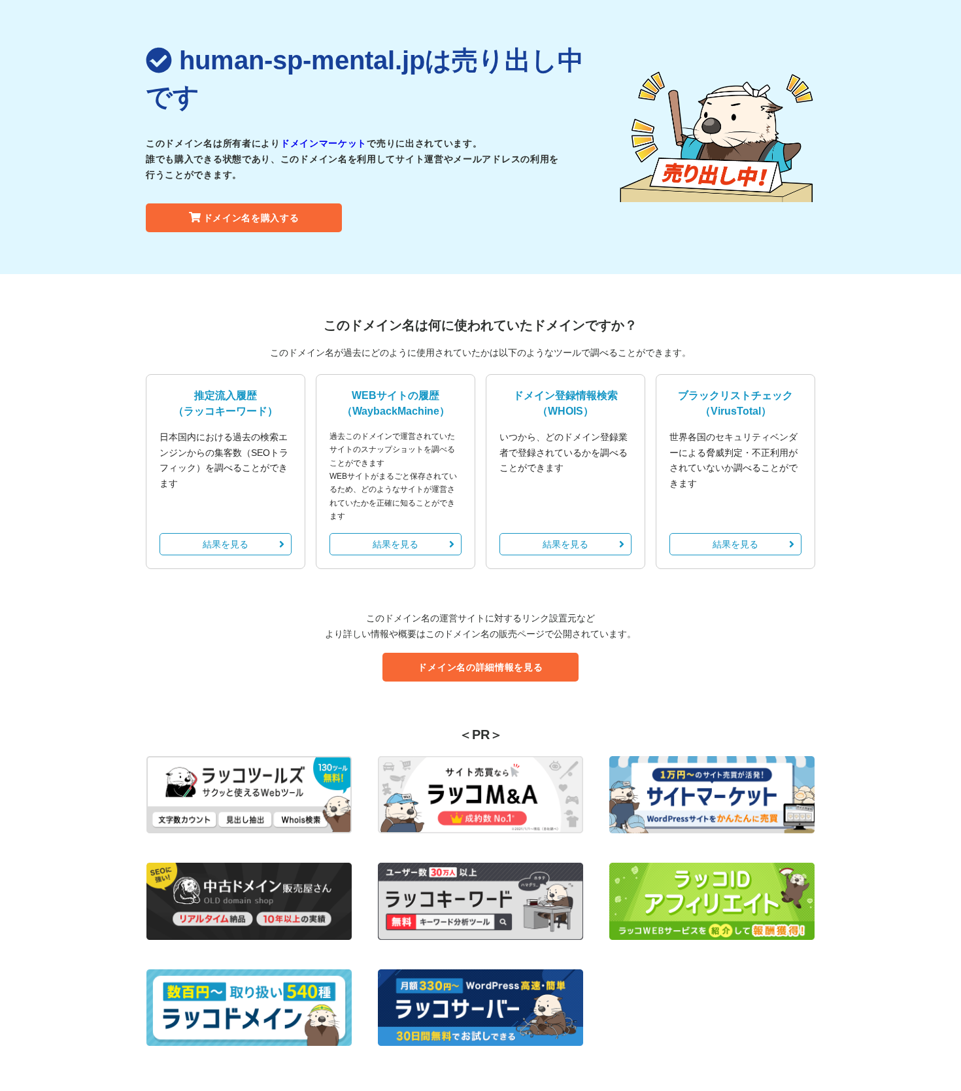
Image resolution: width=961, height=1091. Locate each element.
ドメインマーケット (323, 143)
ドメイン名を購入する (251, 218)
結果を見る (225, 544)
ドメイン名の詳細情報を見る (480, 667)
